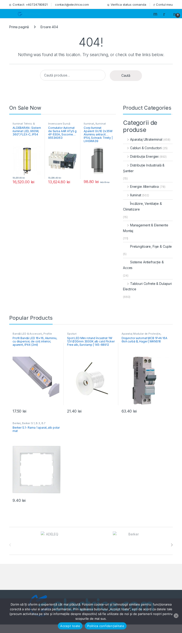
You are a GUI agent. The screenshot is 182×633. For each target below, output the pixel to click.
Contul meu (164, 4)
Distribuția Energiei (144, 156)
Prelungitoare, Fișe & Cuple (151, 246)
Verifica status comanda (128, 4)
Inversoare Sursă (59, 123)
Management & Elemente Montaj (145, 228)
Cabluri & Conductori (146, 148)
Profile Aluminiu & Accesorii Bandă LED (33, 335)
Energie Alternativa (144, 186)
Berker (17, 423)
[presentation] (172, 545)
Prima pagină (19, 27)
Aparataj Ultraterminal (146, 139)
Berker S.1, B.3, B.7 (33, 423)
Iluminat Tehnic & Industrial (24, 125)
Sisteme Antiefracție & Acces (143, 265)
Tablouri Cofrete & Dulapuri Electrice (147, 286)
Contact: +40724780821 (30, 4)
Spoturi (72, 333)
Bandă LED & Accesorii (27, 333)
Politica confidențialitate (105, 626)
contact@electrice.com (72, 4)
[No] (176, 615)
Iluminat (89, 123)
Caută (125, 75)
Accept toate (70, 626)
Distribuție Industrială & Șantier (143, 168)
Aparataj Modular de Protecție (141, 333)
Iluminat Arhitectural (95, 125)
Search (156, 13)
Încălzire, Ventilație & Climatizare (142, 206)
